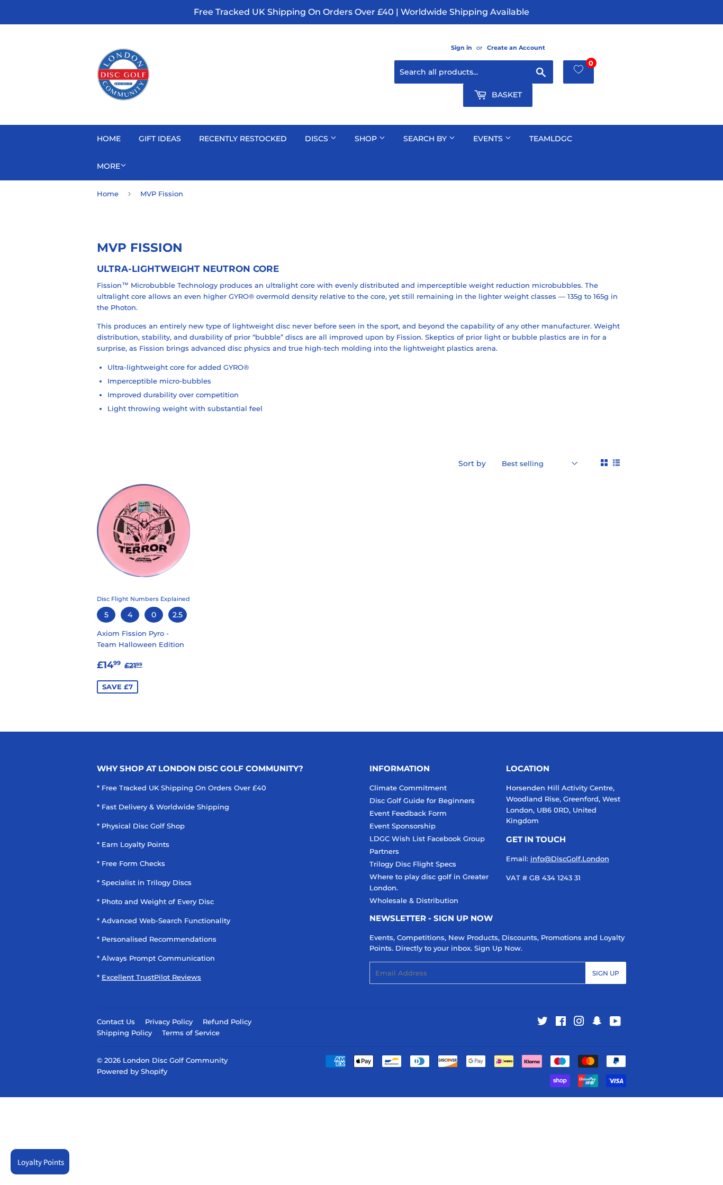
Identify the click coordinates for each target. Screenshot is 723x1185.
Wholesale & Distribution (413, 900)
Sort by (472, 463)
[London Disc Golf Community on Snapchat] (597, 1022)
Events (489, 138)
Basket (506, 94)
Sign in (461, 47)
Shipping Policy (124, 1032)
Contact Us (116, 1021)
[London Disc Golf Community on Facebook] (560, 1022)
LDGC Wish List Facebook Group (427, 838)
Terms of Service (191, 1032)
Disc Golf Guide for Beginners (422, 800)
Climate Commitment (408, 787)
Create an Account (516, 47)
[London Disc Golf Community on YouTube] (615, 1022)
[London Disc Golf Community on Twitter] (542, 1022)
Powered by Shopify (132, 1071)
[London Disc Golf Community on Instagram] (579, 1022)
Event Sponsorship (402, 826)
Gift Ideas (160, 138)
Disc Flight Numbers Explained (143, 599)
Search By (426, 138)
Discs (317, 138)
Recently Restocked (243, 138)
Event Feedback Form (408, 813)
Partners (384, 851)
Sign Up (605, 973)
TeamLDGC (550, 138)
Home (109, 138)
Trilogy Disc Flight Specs (412, 864)
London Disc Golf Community (175, 1060)
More (108, 166)
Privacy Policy (169, 1021)
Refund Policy (227, 1021)
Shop (367, 138)
